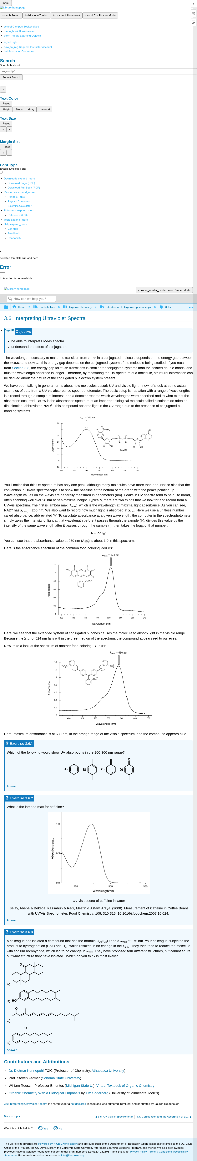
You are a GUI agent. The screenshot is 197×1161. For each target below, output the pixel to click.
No (60, 1128)
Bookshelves (47, 307)
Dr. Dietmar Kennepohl (26, 1071)
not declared (79, 1103)
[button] (14, 233)
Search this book (10, 65)
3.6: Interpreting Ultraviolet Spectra (25, 1103)
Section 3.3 (20, 368)
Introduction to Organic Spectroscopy (128, 307)
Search (10, 299)
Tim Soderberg (97, 1093)
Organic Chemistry (80, 307)
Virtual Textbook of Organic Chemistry (125, 1086)
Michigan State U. (79, 1086)
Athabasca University (108, 1071)
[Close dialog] (2, 272)
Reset (6, 103)
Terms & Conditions (160, 1151)
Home (21, 307)
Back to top (11, 1116)
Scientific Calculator (20, 205)
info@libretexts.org (72, 1155)
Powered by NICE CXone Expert (58, 1143)
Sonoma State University (61, 1078)
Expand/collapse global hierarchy (8, 307)
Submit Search (11, 77)
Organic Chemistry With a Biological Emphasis (45, 1093)
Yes (45, 1128)
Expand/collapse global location (191, 306)
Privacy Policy (138, 1151)
